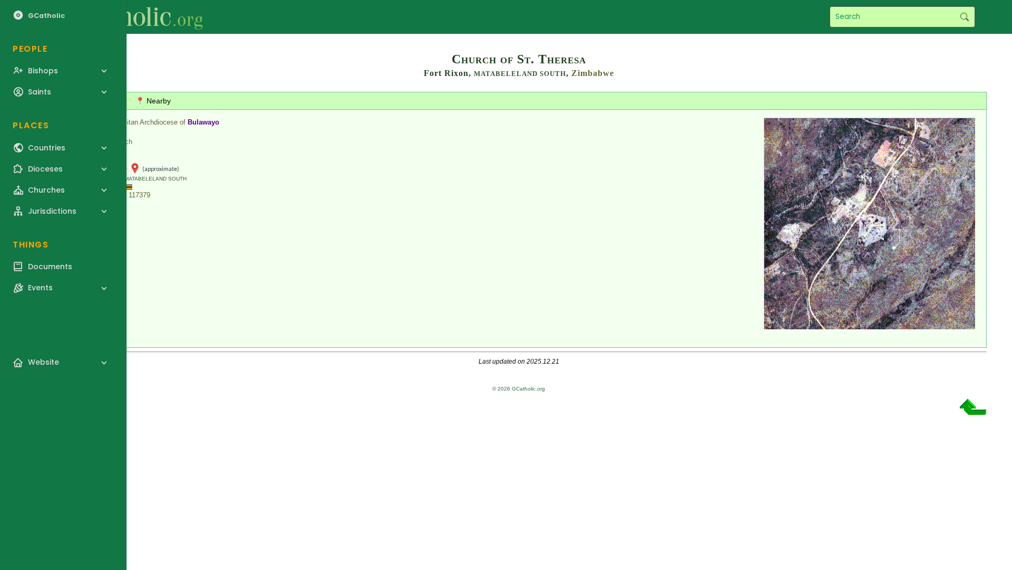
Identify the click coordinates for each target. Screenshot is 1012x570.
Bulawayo (203, 122)
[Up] (973, 411)
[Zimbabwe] (126, 187)
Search (964, 17)
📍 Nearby (153, 101)
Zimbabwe (592, 73)
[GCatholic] (130, 17)
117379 (139, 195)
